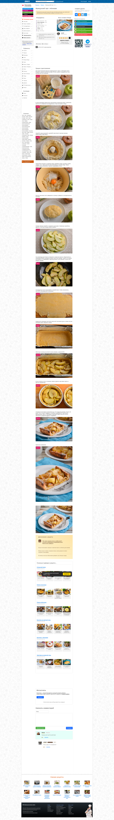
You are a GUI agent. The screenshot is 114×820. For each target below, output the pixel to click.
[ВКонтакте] (76, 14)
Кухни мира (58, 810)
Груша (28, 119)
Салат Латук (24, 143)
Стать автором (50, 811)
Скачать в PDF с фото (81, 29)
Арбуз (25, 115)
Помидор (27, 140)
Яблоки (38, 27)
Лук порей (26, 133)
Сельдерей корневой (25, 146)
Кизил (25, 132)
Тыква (28, 152)
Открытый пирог (41, 567)
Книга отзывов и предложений (28, 5)
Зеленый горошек (25, 122)
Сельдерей (24, 145)
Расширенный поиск (59, 1)
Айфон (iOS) (29, 43)
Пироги (42, 5)
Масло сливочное (40, 22)
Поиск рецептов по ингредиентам (28, 162)
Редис (31, 140)
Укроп (30, 152)
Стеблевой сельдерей (26, 149)
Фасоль (23, 153)
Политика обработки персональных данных (30, 812)
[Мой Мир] (85, 14)
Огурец (27, 136)
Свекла (28, 143)
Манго (28, 135)
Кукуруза (31, 132)
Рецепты (37, 5)
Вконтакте (70, 812)
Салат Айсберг (26, 142)
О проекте (49, 806)
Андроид (24, 44)
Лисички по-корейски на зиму (67, 786)
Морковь (31, 135)
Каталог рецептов (59, 806)
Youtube (70, 810)
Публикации (58, 811)
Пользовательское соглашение (28, 811)
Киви (23, 132)
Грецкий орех (24, 119)
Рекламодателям (50, 810)
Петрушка (24, 140)
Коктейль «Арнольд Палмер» (87, 786)
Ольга (43, 732)
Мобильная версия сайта (29, 804)
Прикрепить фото (40, 728)
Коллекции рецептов (59, 808)
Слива (31, 146)
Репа (23, 142)
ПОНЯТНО (66, 574)
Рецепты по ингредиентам (60, 807)
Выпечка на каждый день (44, 620)
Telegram (70, 808)
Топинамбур (24, 152)
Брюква (27, 116)
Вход (89, 1)
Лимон (23, 133)
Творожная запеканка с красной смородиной (47, 797)
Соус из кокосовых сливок (77, 796)
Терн (30, 150)
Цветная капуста (28, 156)
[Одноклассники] (79, 14)
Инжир (30, 122)
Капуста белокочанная (26, 123)
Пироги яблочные (41, 602)
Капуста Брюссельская (26, 126)
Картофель (31, 130)
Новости (49, 807)
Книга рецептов (27, 8)
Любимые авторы (28, 12)
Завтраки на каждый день (44, 655)
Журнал (26, 14)
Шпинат (23, 157)
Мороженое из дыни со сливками (37, 786)
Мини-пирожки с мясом (26, 786)
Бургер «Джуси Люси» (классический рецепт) (26, 797)
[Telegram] (82, 14)
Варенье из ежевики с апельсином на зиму (67, 797)
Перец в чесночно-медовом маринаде (47, 786)
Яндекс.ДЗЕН (71, 807)
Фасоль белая (27, 153)
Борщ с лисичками (57, 795)
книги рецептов (47, 47)
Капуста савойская (25, 130)
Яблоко (26, 157)
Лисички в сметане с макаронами (77, 786)
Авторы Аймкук (27, 16)
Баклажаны (29, 115)
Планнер (26, 10)
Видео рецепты (27, 37)
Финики (23, 156)
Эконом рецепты (27, 35)
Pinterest (70, 806)
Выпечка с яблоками (42, 637)
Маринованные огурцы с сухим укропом (87, 796)
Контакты (49, 808)
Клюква (28, 132)
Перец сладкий (24, 139)
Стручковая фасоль (25, 150)
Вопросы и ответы (59, 812)
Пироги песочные (41, 584)
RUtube (70, 811)
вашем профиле (65, 694)
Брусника (23, 116)
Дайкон (31, 119)
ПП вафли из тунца (37, 795)
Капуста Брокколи (25, 125)
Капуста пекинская (25, 129)
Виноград (30, 116)
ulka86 (62, 33)
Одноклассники (71, 813)
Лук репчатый (24, 135)
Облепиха (23, 136)
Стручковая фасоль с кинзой (57, 786)
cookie (48, 574)
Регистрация (84, 1)
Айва (23, 115)
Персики (29, 139)
